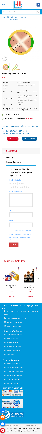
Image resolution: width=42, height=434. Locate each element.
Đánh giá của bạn (15, 180)
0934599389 (29, 118)
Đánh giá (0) (11, 151)
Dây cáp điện (15, 17)
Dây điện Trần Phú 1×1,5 (11, 286)
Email (12, 221)
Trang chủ (6, 17)
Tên (11, 210)
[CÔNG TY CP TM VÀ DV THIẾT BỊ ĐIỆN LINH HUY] (18, 5)
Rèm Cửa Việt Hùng (30, 431)
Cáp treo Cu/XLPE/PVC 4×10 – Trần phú (30, 287)
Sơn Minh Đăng (16, 431)
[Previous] (5, 42)
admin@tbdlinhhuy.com (15, 322)
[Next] (37, 42)
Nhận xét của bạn (16, 191)
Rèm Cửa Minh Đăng (21, 428)
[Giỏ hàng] (38, 5)
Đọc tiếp (11, 296)
